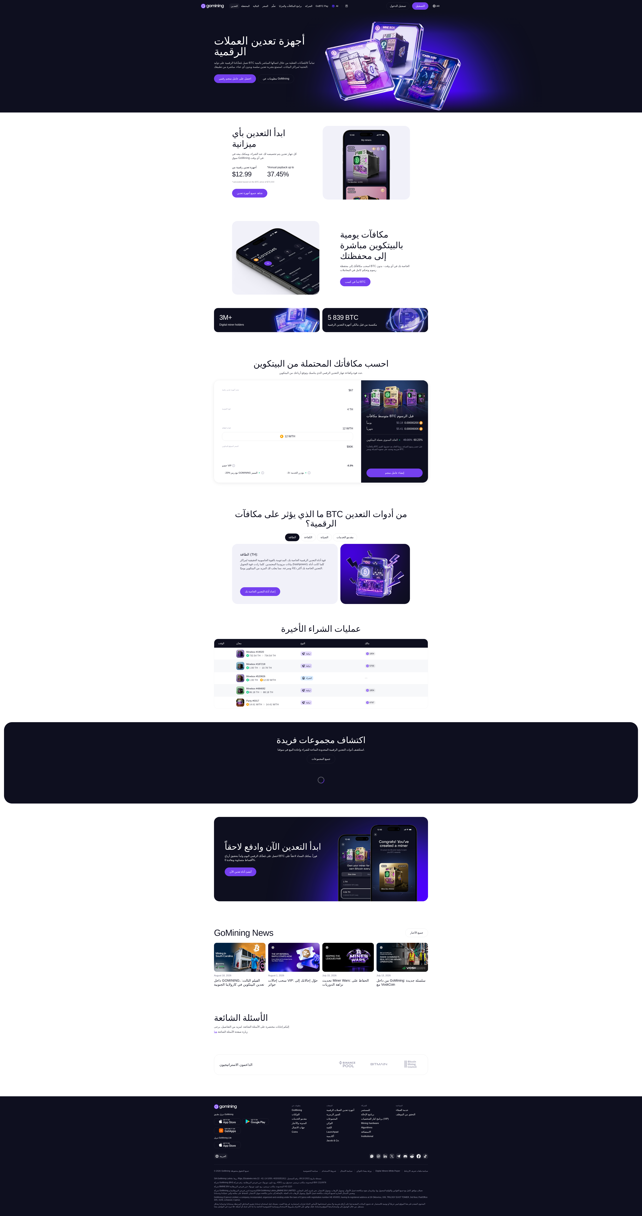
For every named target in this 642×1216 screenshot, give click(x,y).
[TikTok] (425, 1156)
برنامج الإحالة (367, 1114)
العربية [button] (223, 1156)
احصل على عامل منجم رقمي (235, 78)
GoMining (297, 1110)
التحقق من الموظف (405, 1114)
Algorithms (366, 1127)
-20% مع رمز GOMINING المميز (241, 472)
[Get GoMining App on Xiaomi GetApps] (227, 1130)
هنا (215, 1031)
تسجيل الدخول (398, 6)
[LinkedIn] (385, 1156)
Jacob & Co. (333, 1140)
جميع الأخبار (416, 932)
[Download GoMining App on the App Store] (227, 1121)
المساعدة (399, 1106)
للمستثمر (365, 1110)
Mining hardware (370, 1123)
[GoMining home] (212, 6)
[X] (392, 1156)
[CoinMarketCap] (378, 1156)
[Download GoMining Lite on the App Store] (227, 1145)
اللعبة (329, 1127)
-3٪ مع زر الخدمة (295, 472)
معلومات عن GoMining (276, 78)
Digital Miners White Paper (388, 1171)
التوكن (330, 1123)
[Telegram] (398, 1156)
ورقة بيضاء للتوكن (363, 1171)
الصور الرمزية (333, 1114)
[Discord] (405, 1156)
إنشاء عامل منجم (394, 472)
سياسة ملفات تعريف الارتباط (416, 1171)
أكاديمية (330, 1136)
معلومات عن (296, 1106)
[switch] (222, 473)
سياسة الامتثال (346, 1171)
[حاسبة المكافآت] (346, 6)
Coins (295, 1131)
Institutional (367, 1136)
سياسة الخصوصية (310, 1171)
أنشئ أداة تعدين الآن (240, 871)
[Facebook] (418, 1156)
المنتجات (330, 1106)
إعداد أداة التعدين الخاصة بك (260, 591)
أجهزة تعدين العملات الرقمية (340, 1110)
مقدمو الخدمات (299, 1118)
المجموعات (332, 1118)
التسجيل (420, 6)
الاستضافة (366, 1131)
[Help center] (371, 1156)
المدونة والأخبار (299, 1123)
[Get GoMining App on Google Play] (255, 1121)
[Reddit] (412, 1156)
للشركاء (364, 1106)
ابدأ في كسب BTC (355, 281)
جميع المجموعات (321, 758)
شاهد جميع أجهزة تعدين (249, 193)
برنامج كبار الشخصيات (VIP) (375, 1118)
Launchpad (332, 1131)
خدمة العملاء (402, 1110)
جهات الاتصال (298, 1127)
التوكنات (296, 1114)
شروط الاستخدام (329, 1171)
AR (438, 6)
